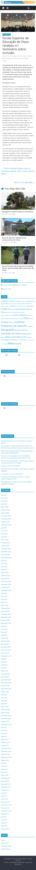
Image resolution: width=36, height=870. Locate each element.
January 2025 (5, 546)
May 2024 (4, 566)
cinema (12, 306)
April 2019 (4, 736)
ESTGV (30, 318)
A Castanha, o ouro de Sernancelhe (12, 474)
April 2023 (4, 602)
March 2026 (4, 507)
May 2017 (4, 793)
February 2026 (5, 510)
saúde (12, 340)
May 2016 (4, 823)
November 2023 (6, 584)
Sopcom (17, 340)
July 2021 (4, 659)
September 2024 (6, 557)
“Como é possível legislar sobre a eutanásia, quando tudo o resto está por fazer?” (18, 171)
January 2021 (5, 677)
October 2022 (5, 620)
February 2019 (5, 742)
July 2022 (4, 626)
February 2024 (5, 575)
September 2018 (6, 757)
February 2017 (5, 802)
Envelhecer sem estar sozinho (10, 466)
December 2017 (6, 784)
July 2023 (4, 593)
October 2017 (5, 790)
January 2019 (5, 745)
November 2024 (6, 552)
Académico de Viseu (8, 301)
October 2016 (5, 808)
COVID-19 (6, 308)
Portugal (28, 337)
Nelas (3, 337)
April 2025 (4, 537)
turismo (23, 340)
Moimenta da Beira (21, 330)
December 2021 (6, 647)
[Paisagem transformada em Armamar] (18, 193)
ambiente (18, 301)
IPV (25, 325)
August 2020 (5, 692)
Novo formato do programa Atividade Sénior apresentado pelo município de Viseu (18, 268)
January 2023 (5, 611)
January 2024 (5, 578)
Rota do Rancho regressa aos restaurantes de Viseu (14, 239)
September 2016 (6, 811)
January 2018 (5, 781)
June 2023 (4, 596)
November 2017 (6, 787)
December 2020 (6, 680)
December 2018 (6, 748)
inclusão (4, 61)
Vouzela (18, 343)
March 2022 (4, 638)
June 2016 (4, 820)
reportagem (5, 340)
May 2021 (4, 665)
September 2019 (6, 724)
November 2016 (6, 805)
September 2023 (6, 590)
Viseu (10, 343)
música (24, 333)
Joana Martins (18, 56)
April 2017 (4, 796)
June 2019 (4, 730)
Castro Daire (5, 303)
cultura (13, 309)
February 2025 (5, 543)
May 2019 (4, 733)
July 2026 (4, 495)
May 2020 (4, 701)
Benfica (23, 301)
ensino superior (20, 315)
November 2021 (6, 650)
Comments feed (6, 846)
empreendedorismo (6, 315)
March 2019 (4, 739)
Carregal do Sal (30, 301)
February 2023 (5, 608)
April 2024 (4, 569)
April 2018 (4, 772)
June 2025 (4, 531)
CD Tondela (13, 303)
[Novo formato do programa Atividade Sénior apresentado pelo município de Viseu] (18, 247)
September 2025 (6, 525)
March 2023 (4, 605)
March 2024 (4, 572)
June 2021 (4, 662)
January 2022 (5, 644)
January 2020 (5, 712)
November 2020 (6, 683)
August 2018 (5, 760)
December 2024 (6, 549)
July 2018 (4, 763)
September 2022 (6, 623)
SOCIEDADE (6, 34)
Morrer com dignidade (24, 182)
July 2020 (4, 695)
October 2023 (5, 587)
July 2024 (4, 560)
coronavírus (30, 306)
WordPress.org (5, 849)
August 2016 (5, 814)
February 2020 (5, 709)
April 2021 (4, 668)
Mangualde (7, 329)
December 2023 (6, 581)
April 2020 (4, 704)
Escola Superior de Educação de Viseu (14, 58)
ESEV (27, 58)
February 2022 (5, 641)
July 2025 (4, 528)
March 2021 (4, 671)
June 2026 (4, 498)
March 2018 (4, 775)
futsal (10, 322)
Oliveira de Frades (13, 337)
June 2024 (4, 563)
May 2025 (4, 534)
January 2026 (5, 513)
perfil (23, 337)
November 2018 (6, 751)
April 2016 (4, 826)
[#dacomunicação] (3, 8)
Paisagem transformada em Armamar (17, 211)
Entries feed (4, 843)
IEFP (14, 322)
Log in (3, 840)
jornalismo (30, 326)
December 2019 (6, 715)
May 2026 (4, 501)
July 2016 (4, 817)
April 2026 (4, 504)
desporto (15, 312)
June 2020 (4, 698)
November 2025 (6, 519)
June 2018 (4, 766)
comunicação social (21, 306)
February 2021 (5, 674)
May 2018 (4, 769)
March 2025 (4, 540)
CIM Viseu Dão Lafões (22, 303)
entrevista (29, 315)
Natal (29, 334)
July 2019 (4, 727)
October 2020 (5, 686)
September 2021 (6, 656)
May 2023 (4, 599)
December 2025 (6, 516)
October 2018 (5, 754)
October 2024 (5, 555)
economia (21, 312)
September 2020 (6, 689)
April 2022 (4, 635)
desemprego (9, 312)
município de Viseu (11, 333)
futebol (4, 322)
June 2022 (4, 629)
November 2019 (6, 718)
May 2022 (4, 632)
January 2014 (5, 829)
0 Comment (28, 56)
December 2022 (6, 614)
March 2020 (4, 707)
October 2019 (5, 721)
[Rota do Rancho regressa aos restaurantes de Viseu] (18, 219)
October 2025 (5, 522)
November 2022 (6, 617)
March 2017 (4, 799)
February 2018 (5, 778)
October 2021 (5, 653)
